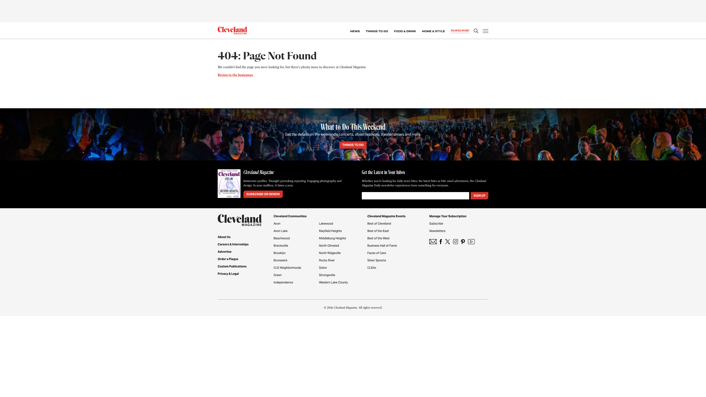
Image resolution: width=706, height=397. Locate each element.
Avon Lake (281, 231)
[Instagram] (455, 241)
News (355, 31)
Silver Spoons (376, 260)
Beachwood (282, 238)
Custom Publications (232, 266)
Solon (323, 268)
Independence (283, 282)
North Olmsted (329, 246)
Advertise (224, 252)
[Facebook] (441, 241)
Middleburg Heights (332, 238)
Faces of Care (376, 253)
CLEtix (371, 268)
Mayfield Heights (330, 231)
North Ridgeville (330, 253)
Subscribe (460, 30)
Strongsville (327, 275)
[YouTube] (471, 241)
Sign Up (479, 196)
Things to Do (377, 31)
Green (278, 275)
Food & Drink (405, 31)
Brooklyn (280, 253)
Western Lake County (333, 282)
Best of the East (378, 231)
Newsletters (437, 231)
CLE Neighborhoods (287, 268)
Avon (277, 224)
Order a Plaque (228, 259)
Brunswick (280, 260)
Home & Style (433, 31)
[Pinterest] (463, 241)
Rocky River (327, 260)
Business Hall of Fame (382, 246)
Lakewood (326, 224)
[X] (447, 241)
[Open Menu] (485, 31)
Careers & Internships (233, 244)
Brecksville (281, 246)
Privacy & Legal (228, 274)
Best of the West (378, 238)
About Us (224, 237)
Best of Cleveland (379, 224)
